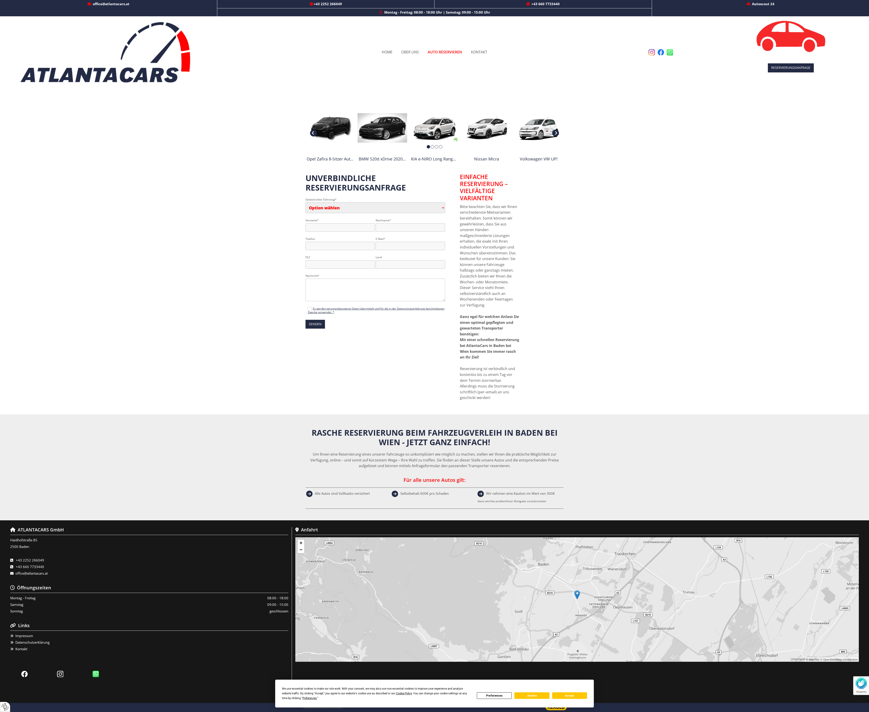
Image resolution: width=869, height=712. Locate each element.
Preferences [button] (310, 698)
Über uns (410, 52)
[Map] (577, 599)
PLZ (308, 257)
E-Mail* (380, 239)
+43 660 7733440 (545, 4)
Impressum (24, 635)
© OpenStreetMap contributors (839, 659)
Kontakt (479, 52)
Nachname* (383, 220)
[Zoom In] (301, 543)
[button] (791, 67)
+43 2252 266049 (328, 4)
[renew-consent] (5, 707)
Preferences (494, 695)
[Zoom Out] (301, 549)
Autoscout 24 (763, 4)
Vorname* (312, 220)
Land (379, 257)
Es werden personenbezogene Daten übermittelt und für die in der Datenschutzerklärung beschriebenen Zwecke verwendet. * (376, 310)
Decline (532, 695)
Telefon (310, 239)
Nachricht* (312, 275)
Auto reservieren (445, 52)
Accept (569, 695)
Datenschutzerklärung (32, 642)
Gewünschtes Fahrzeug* (321, 199)
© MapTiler (813, 659)
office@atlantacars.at (111, 4)
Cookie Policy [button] (404, 693)
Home (387, 52)
